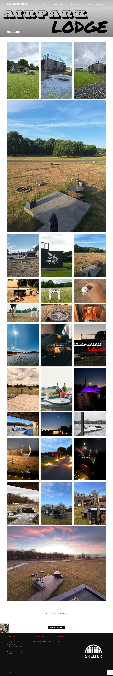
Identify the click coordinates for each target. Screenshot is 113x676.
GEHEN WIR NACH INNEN (56, 613)
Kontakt (88, 4)
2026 (58, 642)
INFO (44, 4)
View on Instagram (56, 627)
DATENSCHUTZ (76, 4)
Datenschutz (10, 671)
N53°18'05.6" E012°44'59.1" (42, 642)
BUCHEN (54, 4)
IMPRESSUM (100, 4)
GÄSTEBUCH (64, 4)
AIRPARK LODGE (17, 4)
